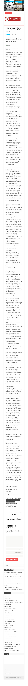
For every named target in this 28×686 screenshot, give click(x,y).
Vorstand (13, 501)
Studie (8, 501)
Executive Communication (15, 499)
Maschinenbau (8, 627)
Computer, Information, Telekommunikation (14, 602)
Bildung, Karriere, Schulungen (11, 600)
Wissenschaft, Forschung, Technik (12, 650)
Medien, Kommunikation (10, 629)
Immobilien (7, 617)
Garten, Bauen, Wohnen (10, 612)
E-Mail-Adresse (18, 552)
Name (20, 549)
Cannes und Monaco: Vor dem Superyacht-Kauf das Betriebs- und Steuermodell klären (8, 6)
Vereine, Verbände (9, 648)
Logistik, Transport (9, 625)
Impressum (7, 669)
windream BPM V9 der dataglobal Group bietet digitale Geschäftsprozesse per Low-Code (14, 519)
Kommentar (19, 536)
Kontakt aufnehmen (9, 673)
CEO (7, 499)
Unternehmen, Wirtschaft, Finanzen (12, 644)
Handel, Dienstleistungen (10, 614)
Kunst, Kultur (7, 623)
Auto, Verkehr (8, 598)
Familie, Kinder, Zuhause (10, 608)
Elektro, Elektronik (8, 604)
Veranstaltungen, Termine (10, 646)
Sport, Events (8, 638)
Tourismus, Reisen (9, 640)
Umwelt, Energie (8, 642)
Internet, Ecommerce (9, 619)
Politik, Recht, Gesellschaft (9, 1)
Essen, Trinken (8, 606)
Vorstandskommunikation (11, 503)
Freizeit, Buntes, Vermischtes (11, 610)
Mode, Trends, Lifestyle (10, 633)
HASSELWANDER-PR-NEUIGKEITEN (14, 678)
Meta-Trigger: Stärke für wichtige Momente (19, 8)
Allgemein (7, 34)
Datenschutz (7, 671)
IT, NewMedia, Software (10, 621)
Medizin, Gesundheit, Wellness (18, 2)
